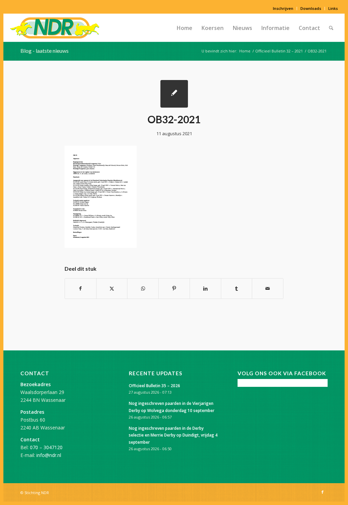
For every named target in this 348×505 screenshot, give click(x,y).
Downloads (310, 8)
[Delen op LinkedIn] (205, 288)
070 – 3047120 (46, 447)
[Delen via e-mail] (267, 288)
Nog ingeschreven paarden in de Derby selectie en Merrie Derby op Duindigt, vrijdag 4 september (173, 434)
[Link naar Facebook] (322, 492)
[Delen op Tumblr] (236, 288)
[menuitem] (283, 8)
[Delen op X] (112, 288)
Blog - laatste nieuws (44, 50)
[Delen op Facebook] (80, 288)
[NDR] (54, 28)
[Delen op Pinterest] (174, 288)
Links (333, 8)
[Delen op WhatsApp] (142, 288)
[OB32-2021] (174, 94)
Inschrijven (283, 8)
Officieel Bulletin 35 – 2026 (154, 385)
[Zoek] (331, 28)
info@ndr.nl (48, 455)
